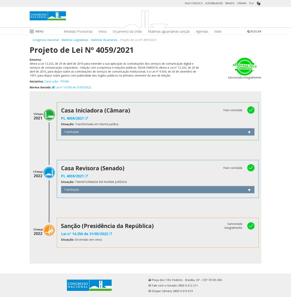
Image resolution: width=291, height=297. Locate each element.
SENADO (230, 3)
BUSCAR (255, 31)
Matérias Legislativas (74, 40)
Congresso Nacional (46, 40)
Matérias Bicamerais (104, 40)
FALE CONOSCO (194, 3)
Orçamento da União (127, 31)
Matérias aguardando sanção (169, 31)
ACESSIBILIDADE (214, 3)
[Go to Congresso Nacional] (48, 15)
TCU (251, 3)
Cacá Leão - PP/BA (56, 81)
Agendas (202, 31)
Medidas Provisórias (78, 31)
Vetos (103, 31)
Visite (218, 31)
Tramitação (71, 132)
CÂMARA (242, 3)
